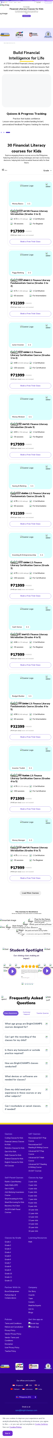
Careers (31, 1302)
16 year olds (33, 1231)
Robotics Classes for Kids (14, 1148)
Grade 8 (8, 1266)
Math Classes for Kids (13, 1155)
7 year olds (32, 1199)
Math (30, 1242)
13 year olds (33, 1220)
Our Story (32, 1291)
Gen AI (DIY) (9, 1189)
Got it (7, 1433)
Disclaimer (9, 1344)
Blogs (30, 1312)
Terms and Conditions (13, 1323)
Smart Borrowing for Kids (14, 1202)
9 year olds (32, 1206)
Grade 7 (8, 1263)
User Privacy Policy (12, 1347)
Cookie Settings (41, 1424)
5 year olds (32, 1192)
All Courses (9, 1166)
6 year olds (32, 1196)
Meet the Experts (34, 1305)
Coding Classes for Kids (14, 1138)
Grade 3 (8, 1249)
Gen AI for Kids (10, 1151)
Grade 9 (8, 1270)
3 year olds (32, 1185)
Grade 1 (8, 1242)
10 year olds (33, 1210)
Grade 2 (8, 1245)
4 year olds (32, 1189)
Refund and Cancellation (14, 1327)
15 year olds (33, 1227)
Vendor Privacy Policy (13, 1334)
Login (42, 2)
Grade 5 (8, 1256)
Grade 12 (8, 1280)
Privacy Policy (10, 1330)
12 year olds (33, 1217)
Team (30, 1298)
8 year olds (32, 1203)
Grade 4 (8, 1252)
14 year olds (33, 1224)
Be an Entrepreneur (12, 1291)
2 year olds (32, 1182)
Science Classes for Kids (14, 1159)
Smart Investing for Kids (14, 1199)
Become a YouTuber (12, 1206)
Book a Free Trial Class (48, 2)
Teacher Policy (10, 1351)
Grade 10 (8, 1273)
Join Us (31, 1309)
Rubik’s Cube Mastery (13, 1182)
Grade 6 (8, 1259)
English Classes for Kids (14, 1162)
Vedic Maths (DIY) (11, 1185)
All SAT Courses (34, 1171)
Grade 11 (8, 1277)
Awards (31, 1295)
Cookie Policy (15, 1427)
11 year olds (33, 1213)
